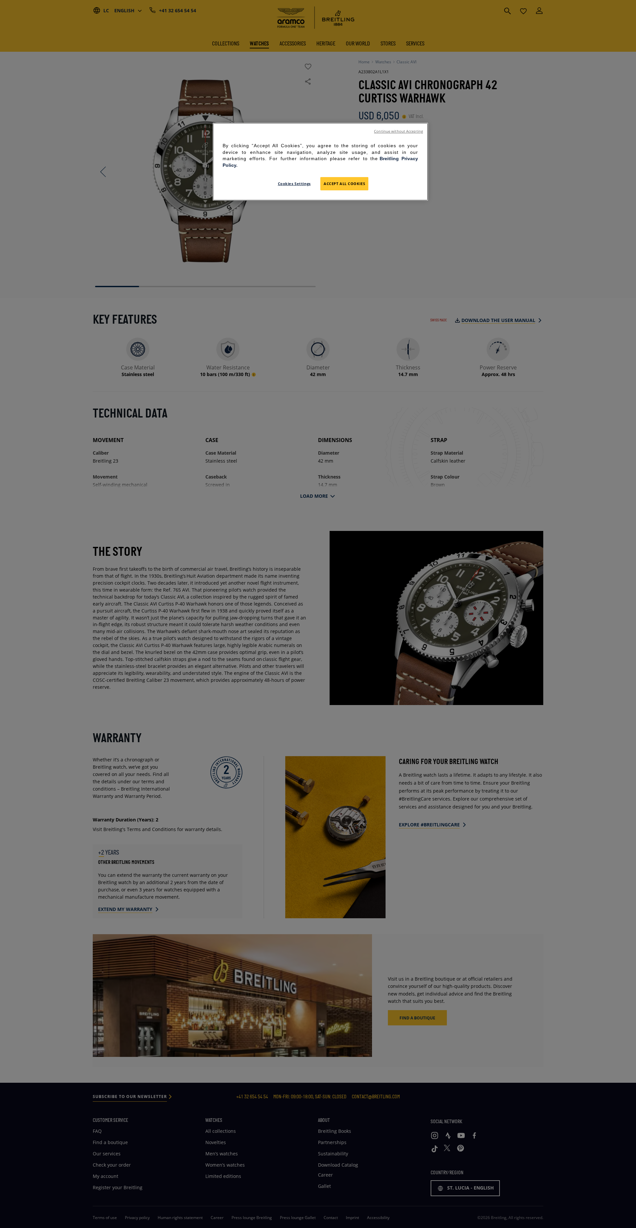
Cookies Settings (294, 183)
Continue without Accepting (398, 131)
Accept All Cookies (344, 183)
